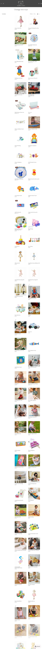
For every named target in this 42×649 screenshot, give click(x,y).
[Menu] (1, 3)
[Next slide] (29, 285)
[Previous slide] (29, 284)
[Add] (25, 26)
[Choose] (38, 110)
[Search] (3, 3)
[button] (35, 14)
